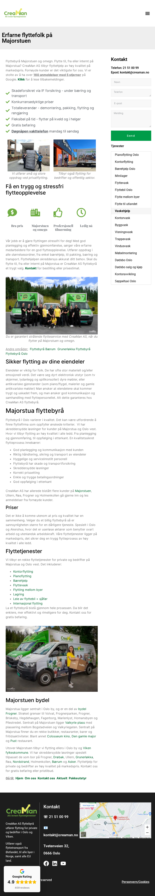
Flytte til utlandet (126, 204)
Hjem (19, 778)
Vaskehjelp (122, 211)
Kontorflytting (23, 571)
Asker (72, 762)
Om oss (30, 778)
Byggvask (121, 225)
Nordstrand (21, 762)
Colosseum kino (58, 736)
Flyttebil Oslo (123, 190)
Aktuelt (62, 778)
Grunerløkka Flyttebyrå (73, 349)
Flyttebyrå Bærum (43, 349)
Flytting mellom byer (28, 590)
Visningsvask (124, 232)
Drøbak (58, 757)
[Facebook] (46, 863)
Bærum (57, 762)
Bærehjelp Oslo (125, 169)
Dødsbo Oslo (123, 260)
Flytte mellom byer (127, 197)
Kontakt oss (46, 778)
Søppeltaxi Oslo (125, 281)
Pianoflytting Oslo (127, 155)
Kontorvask (122, 218)
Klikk (21, 79)
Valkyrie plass (75, 722)
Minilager (121, 176)
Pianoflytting (22, 576)
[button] (147, 13)
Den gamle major (84, 736)
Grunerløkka (84, 757)
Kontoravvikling (125, 274)
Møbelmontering (126, 253)
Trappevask (122, 239)
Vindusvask (122, 246)
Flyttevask (20, 585)
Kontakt (30, 268)
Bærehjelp (20, 580)
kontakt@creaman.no (134, 72)
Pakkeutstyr (78, 778)
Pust (13, 741)
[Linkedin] (54, 863)
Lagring (18, 594)
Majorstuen (83, 491)
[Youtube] (63, 863)
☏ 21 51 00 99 (55, 817)
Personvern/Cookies (135, 882)
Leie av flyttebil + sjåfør (30, 599)
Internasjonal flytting (28, 603)
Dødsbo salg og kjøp (128, 267)
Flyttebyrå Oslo (17, 353)
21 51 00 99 (131, 68)
